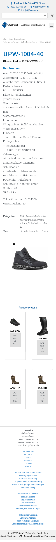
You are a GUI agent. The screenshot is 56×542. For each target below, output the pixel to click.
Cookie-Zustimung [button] (8, 536)
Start (5, 39)
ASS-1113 (15, 388)
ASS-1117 (42, 388)
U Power (44, 231)
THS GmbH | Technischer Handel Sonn (31, 533)
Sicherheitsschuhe (29, 42)
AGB (20, 536)
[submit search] (45, 16)
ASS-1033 (15, 331)
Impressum (50, 536)
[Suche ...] (22, 15)
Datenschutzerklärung (34, 536)
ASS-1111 (42, 338)
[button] (51, 25)
